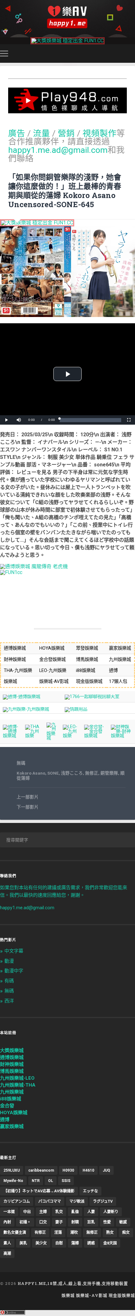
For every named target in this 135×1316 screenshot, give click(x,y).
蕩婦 (75, 1243)
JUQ (106, 1170)
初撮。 (25, 1222)
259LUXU (11, 1170)
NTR (36, 1181)
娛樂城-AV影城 (91, 1295)
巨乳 (91, 1222)
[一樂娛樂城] (11, 572)
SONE (53, 773)
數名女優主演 (14, 1232)
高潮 (7, 1253)
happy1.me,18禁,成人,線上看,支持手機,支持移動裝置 (73, 1283)
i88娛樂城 (10, 1099)
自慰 (59, 1243)
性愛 (107, 1222)
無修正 (91, 773)
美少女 (41, 1243)
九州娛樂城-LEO (17, 1078)
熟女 (110, 1232)
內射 (7, 1222)
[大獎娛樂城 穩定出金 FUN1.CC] (67, 41)
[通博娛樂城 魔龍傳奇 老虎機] (34, 566)
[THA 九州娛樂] (33, 736)
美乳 (23, 1243)
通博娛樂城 (12, 1057)
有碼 (9, 981)
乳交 (59, 1212)
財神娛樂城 (12, 1064)
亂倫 (75, 1212)
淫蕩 (58, 1232)
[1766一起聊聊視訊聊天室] (92, 696)
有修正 (40, 1232)
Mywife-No (13, 1181)
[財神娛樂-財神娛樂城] (121, 736)
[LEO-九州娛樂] (70, 736)
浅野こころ (72, 773)
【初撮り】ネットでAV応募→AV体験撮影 (38, 1191)
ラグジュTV (103, 1201)
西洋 (9, 1001)
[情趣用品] (76, 709)
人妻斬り (110, 1212)
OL (50, 1181)
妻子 (59, 1222)
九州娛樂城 (12, 1092)
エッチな (90, 1191)
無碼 (21, 762)
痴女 (126, 1232)
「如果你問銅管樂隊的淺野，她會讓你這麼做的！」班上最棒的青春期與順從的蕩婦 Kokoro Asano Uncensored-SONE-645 (64, 190)
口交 (43, 1222)
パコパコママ (49, 1201)
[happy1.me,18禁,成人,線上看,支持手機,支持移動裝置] (67, 17)
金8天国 (110, 1243)
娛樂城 (68, 1295)
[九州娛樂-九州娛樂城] (26, 709)
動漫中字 (13, 971)
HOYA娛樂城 (13, 1112)
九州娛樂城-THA (17, 1085)
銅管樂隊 (109, 773)
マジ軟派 (76, 1201)
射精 (75, 1222)
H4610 (88, 1170)
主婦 (43, 1212)
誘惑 (91, 1243)
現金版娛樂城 (122, 1295)
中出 (27, 1212)
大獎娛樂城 (12, 1050)
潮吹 (74, 1232)
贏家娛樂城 (12, 1126)
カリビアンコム (16, 1201)
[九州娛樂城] (51, 738)
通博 (4, 1119)
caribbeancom (41, 1170)
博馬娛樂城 (12, 1071)
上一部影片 (28, 796)
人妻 (91, 1212)
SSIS (66, 1181)
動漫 (9, 961)
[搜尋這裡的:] (67, 839)
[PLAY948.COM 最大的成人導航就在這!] (68, 110)
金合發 (7, 1106)
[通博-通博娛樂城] (21, 696)
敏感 (123, 1222)
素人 (7, 1243)
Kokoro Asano (31, 773)
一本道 (9, 1212)
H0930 (68, 1170)
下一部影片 (28, 806)
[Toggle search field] (131, 53)
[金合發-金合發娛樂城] (94, 736)
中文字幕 (13, 951)
